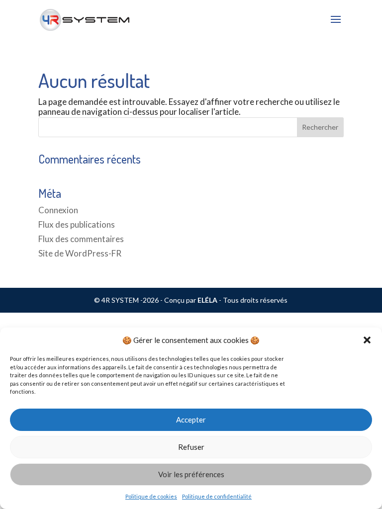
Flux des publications (76, 224)
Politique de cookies (151, 496)
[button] (367, 340)
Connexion (58, 210)
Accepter (191, 419)
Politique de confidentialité (217, 496)
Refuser (191, 446)
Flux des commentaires (81, 239)
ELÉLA (207, 300)
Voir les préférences (191, 474)
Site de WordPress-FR (79, 253)
